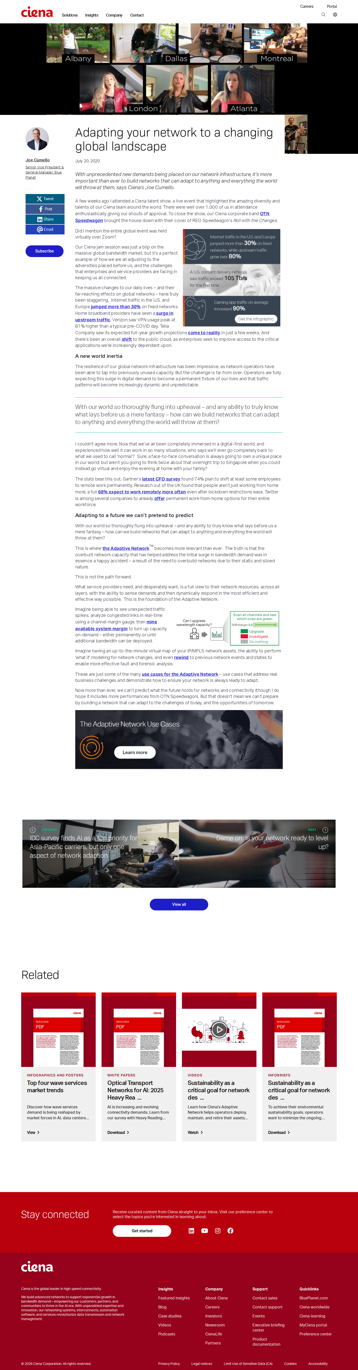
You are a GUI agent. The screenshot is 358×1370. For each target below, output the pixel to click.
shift (127, 339)
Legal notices (201, 1364)
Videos (164, 1325)
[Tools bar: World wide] (334, 15)
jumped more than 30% (116, 306)
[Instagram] (217, 1231)
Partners (213, 1343)
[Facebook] (230, 1231)
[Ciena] (37, 10)
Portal (332, 7)
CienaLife (213, 1334)
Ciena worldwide (315, 1307)
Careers (306, 7)
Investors (213, 1316)
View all (179, 904)
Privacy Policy (169, 1364)
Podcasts (166, 1334)
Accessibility (318, 1364)
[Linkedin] (191, 1231)
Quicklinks (309, 1289)
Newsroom (215, 1325)
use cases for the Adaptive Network (180, 674)
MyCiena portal (313, 1325)
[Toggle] (194, 1289)
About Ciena (216, 1298)
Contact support (268, 1307)
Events (259, 1316)
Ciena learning (312, 1316)
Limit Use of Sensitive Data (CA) (248, 1364)
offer (159, 498)
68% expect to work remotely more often (142, 492)
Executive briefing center (269, 1327)
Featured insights (174, 1298)
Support (260, 1289)
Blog (162, 1307)
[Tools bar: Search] (323, 15)
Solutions (69, 15)
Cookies (290, 1364)
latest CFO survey (161, 479)
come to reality (204, 332)
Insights (91, 15)
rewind (181, 657)
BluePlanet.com (314, 1298)
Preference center (316, 1334)
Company (114, 15)
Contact (137, 15)
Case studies (169, 1316)
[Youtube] (204, 1231)
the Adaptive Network (126, 548)
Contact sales (265, 1298)
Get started (142, 1230)
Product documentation (266, 1341)
